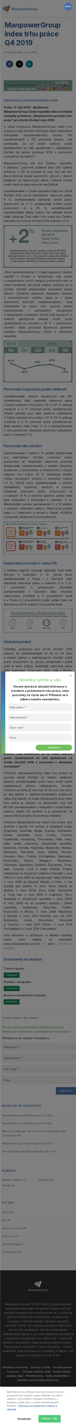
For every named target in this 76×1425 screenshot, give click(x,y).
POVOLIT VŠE (49, 1418)
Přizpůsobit (24, 1418)
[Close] (70, 675)
